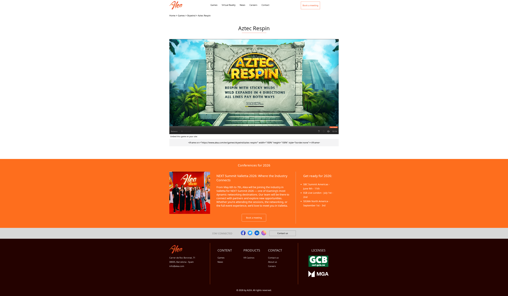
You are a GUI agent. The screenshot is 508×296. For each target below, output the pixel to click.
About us (272, 261)
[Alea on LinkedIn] (257, 233)
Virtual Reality (228, 5)
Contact (265, 5)
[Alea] (175, 3)
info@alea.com (176, 266)
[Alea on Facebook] (243, 233)
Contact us (282, 233)
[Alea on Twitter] (250, 233)
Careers (253, 5)
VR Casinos (248, 257)
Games (213, 5)
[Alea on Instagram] (263, 233)
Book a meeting (254, 217)
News (242, 5)
